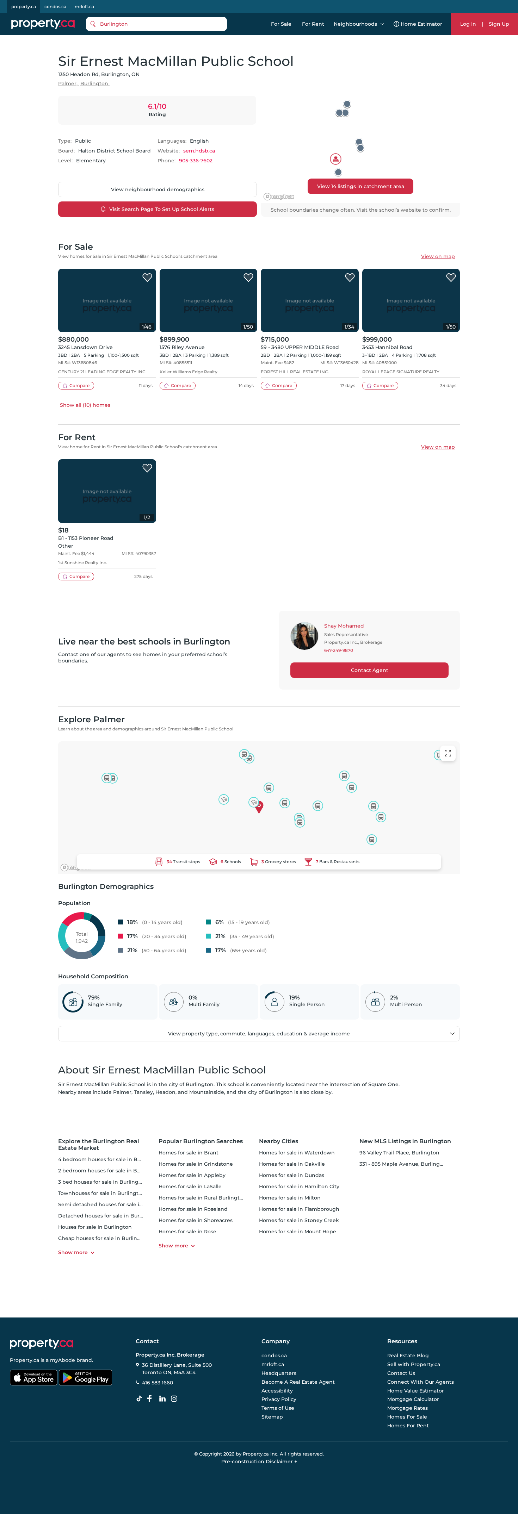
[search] (156, 24)
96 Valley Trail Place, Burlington (399, 1152)
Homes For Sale (407, 1417)
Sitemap (272, 1417)
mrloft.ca (84, 6)
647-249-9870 (338, 650)
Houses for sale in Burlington (95, 1227)
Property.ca (24, 1360)
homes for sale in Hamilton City (299, 1186)
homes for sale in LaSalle (190, 1186)
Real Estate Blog (408, 1356)
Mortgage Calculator (413, 1399)
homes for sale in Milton (290, 1198)
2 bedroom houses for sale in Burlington (109, 1170)
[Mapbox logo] (278, 197)
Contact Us (401, 1373)
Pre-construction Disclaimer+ (259, 1461)
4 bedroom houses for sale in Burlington (109, 1159)
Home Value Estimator (415, 1391)
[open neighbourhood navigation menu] (382, 23)
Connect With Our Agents (420, 1382)
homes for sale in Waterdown (297, 1152)
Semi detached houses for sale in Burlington (115, 1204)
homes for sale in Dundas (291, 1175)
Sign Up (499, 24)
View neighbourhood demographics (157, 189)
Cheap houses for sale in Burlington (103, 1238)
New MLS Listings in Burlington (405, 1141)
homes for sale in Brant (188, 1152)
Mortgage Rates (407, 1408)
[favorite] (147, 278)
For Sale (281, 24)
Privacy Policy (278, 1399)
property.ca (23, 6)
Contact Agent (369, 670)
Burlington (94, 83)
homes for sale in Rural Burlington (202, 1198)
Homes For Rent (408, 1425)
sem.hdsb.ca (199, 151)
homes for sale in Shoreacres (196, 1220)
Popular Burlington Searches (201, 1141)
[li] (164, 1399)
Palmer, (68, 83)
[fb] (152, 1399)
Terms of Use (277, 1408)
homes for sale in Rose (187, 1231)
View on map (438, 256)
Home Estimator (421, 24)
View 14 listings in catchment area (360, 186)
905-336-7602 (195, 160)
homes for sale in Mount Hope (297, 1231)
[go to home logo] (41, 1344)
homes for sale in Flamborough (299, 1209)
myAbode (62, 1360)
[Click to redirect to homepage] (43, 24)
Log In (468, 24)
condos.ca (55, 6)
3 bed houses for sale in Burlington (102, 1182)
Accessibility (277, 1391)
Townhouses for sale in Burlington (101, 1193)
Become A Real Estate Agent (298, 1382)
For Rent (313, 24)
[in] (175, 1399)
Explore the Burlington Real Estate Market (98, 1144)
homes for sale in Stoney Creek (299, 1220)
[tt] (141, 1399)
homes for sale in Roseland (193, 1209)
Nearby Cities (278, 1141)
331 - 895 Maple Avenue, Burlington (404, 1164)
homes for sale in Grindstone (196, 1164)
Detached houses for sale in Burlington (108, 1216)
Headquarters (278, 1373)
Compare (79, 385)
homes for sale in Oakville (292, 1164)
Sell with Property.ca (413, 1364)
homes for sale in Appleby (192, 1175)
